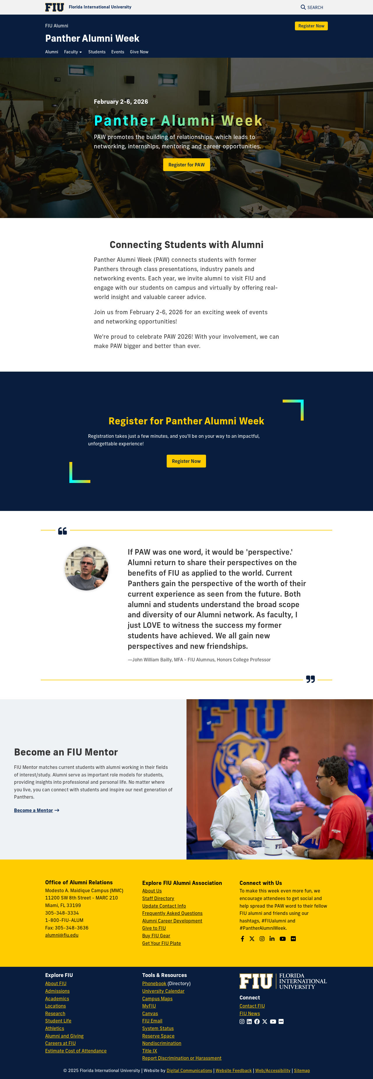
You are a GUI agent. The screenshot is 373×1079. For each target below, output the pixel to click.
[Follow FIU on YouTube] (274, 1022)
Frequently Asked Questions (172, 913)
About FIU (55, 983)
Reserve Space (158, 1036)
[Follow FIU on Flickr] (282, 1022)
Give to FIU (154, 928)
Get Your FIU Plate (161, 943)
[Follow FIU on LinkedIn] (250, 1022)
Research (55, 1013)
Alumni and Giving (64, 1036)
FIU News (250, 1013)
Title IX (149, 1051)
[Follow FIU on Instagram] (243, 1022)
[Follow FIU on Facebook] (258, 1022)
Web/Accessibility (273, 1070)
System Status (158, 1028)
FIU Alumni (56, 26)
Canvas (150, 1013)
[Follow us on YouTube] (283, 938)
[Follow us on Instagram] (262, 938)
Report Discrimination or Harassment (181, 1058)
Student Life (58, 1021)
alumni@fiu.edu (61, 935)
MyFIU (149, 1006)
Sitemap (302, 1070)
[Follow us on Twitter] (252, 938)
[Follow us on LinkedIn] (272, 938)
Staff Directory (158, 898)
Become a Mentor (33, 810)
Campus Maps (157, 998)
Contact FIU (252, 1006)
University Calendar (163, 991)
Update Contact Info (164, 906)
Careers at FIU (60, 1043)
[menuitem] (53, 52)
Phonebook (154, 983)
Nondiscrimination (161, 1043)
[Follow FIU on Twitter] (266, 1022)
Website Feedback (234, 1070)
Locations (55, 1006)
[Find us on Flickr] (294, 938)
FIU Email (152, 1021)
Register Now (311, 26)
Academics (57, 998)
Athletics (54, 1028)
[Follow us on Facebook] (243, 938)
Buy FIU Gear (156, 936)
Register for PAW (186, 165)
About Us (152, 891)
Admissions (57, 991)
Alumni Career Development (172, 921)
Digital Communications (189, 1070)
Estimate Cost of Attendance (76, 1051)
